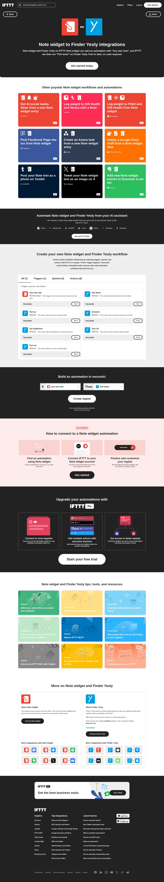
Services (38, 820)
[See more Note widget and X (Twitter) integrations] (49, 760)
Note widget (52, 44)
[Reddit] (127, 872)
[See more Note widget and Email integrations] (69, 760)
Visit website (90, 727)
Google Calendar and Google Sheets (65, 829)
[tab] (24, 279)
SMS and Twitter (57, 841)
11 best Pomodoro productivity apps (96, 846)
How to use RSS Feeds (91, 837)
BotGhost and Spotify (59, 837)
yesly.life (107, 721)
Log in (139, 5)
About (85, 872)
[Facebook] (95, 872)
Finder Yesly (84, 44)
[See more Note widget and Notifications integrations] (49, 750)
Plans (129, 5)
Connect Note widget (32, 721)
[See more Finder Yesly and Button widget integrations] (95, 750)
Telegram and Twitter (59, 854)
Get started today (82, 65)
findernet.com (91, 723)
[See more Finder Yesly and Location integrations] (133, 750)
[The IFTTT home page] (8, 5)
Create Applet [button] (82, 398)
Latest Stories (90, 816)
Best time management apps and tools (97, 829)
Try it (75, 304)
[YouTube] (111, 872)
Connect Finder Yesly (97, 734)
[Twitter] (117, 872)
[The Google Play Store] (123, 821)
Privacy (78, 872)
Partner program (59, 872)
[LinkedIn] (100, 872)
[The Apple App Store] (123, 816)
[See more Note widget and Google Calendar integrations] (30, 750)
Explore (120, 5)
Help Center (39, 837)
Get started (153, 5)
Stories (37, 824)
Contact (70, 872)
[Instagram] (106, 872)
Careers (48, 872)
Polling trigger (36, 295)
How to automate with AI (92, 820)
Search (37, 846)
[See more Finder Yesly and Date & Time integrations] (114, 750)
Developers (39, 872)
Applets (37, 829)
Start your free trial (82, 559)
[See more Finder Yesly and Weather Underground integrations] (95, 760)
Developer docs (40, 854)
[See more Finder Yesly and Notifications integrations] (133, 760)
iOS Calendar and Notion (60, 824)
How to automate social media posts (96, 854)
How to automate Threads (92, 850)
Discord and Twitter (58, 858)
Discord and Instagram (60, 820)
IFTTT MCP (39, 833)
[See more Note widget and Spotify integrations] (69, 750)
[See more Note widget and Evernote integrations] (30, 760)
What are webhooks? (91, 841)
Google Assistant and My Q (61, 833)
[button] (82, 475)
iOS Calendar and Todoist (61, 850)
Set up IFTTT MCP (82, 236)
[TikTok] (122, 872)
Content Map (39, 841)
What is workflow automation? (94, 833)
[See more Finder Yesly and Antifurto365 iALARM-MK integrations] (114, 760)
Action (96, 295)
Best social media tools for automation (97, 858)
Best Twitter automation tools (93, 824)
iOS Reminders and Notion (61, 846)
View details (27, 304)
